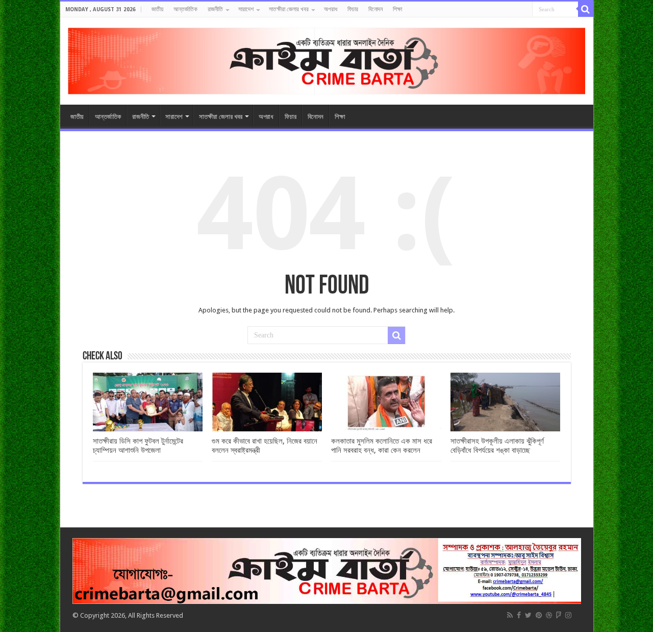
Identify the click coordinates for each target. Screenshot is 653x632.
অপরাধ (330, 9)
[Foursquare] (558, 615)
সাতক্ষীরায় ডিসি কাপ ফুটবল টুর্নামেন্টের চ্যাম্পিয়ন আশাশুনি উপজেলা (138, 445)
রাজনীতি (215, 9)
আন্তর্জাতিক (185, 9)
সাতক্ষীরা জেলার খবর (289, 9)
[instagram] (568, 615)
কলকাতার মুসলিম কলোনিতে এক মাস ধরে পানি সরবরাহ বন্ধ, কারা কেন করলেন (381, 445)
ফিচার (352, 9)
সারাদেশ (246, 9)
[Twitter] (528, 615)
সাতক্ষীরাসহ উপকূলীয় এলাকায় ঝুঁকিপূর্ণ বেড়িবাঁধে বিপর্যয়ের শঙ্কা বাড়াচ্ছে (497, 445)
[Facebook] (519, 615)
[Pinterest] (539, 615)
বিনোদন (375, 9)
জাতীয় (157, 9)
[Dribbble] (549, 615)
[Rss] (510, 615)
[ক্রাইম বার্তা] (327, 59)
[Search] (585, 9)
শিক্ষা (397, 9)
